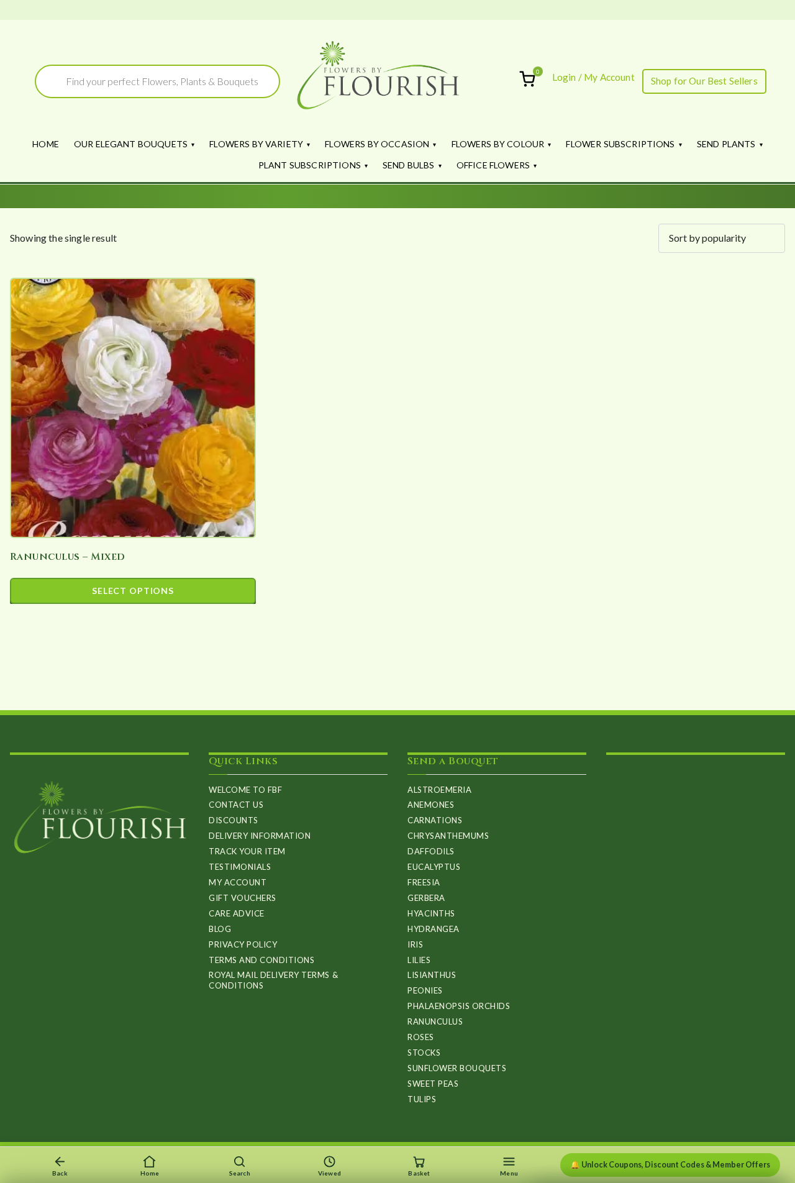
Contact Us (236, 805)
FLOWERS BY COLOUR (498, 144)
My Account (237, 882)
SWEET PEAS (432, 1084)
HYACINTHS (431, 913)
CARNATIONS (434, 820)
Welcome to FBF (245, 790)
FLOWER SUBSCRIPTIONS (620, 144)
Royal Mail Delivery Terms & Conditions (273, 980)
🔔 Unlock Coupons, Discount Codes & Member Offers (670, 1164)
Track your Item (247, 851)
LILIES (418, 960)
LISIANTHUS (431, 975)
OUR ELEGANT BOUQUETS (131, 144)
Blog (220, 929)
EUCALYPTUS (433, 867)
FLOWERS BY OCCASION (377, 144)
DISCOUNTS (233, 820)
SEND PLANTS (726, 144)
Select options (133, 590)
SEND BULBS (409, 165)
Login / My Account (593, 77)
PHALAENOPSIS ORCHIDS (458, 1006)
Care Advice (237, 913)
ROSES (420, 1037)
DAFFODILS (431, 851)
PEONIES (425, 990)
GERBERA (426, 898)
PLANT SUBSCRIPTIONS (309, 165)
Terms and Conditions (261, 960)
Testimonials (240, 867)
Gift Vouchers (242, 898)
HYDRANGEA (433, 929)
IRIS (415, 944)
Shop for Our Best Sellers (704, 80)
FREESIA (423, 882)
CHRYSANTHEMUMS (448, 836)
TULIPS (421, 1099)
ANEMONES (430, 805)
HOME (45, 144)
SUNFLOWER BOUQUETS (456, 1068)
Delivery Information (260, 836)
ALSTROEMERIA (439, 790)
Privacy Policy (243, 944)
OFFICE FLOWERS (493, 165)
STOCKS (423, 1052)
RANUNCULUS (435, 1021)
